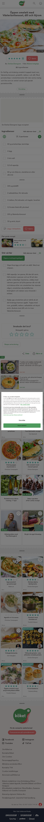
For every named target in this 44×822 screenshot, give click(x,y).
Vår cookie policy (25, 404)
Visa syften (22, 420)
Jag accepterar (22, 425)
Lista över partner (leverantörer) (12, 415)
